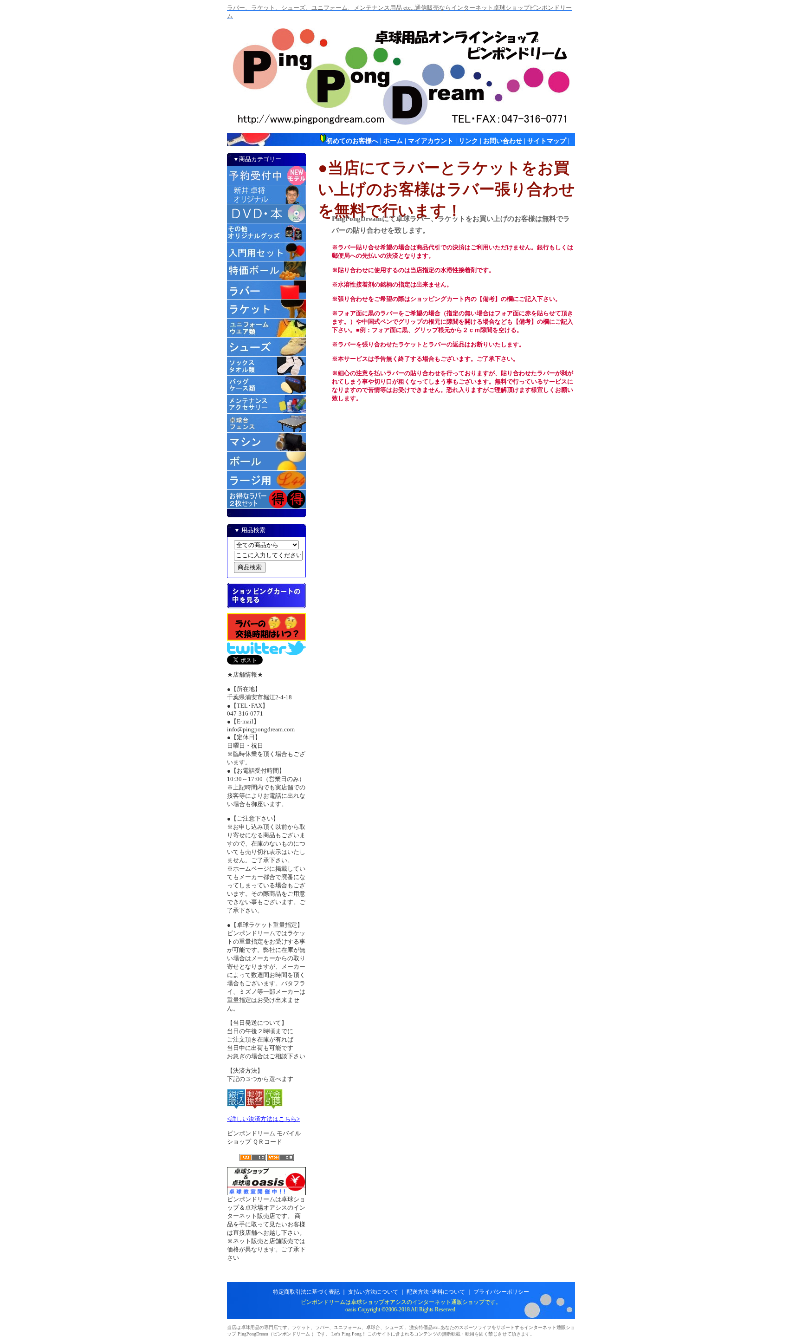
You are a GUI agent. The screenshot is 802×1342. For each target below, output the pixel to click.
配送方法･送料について (436, 1292)
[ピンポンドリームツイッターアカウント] (266, 653)
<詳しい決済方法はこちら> (263, 1118)
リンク (468, 140)
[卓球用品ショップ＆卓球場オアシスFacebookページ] (266, 1193)
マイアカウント (430, 140)
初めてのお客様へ (352, 140)
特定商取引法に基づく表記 (306, 1292)
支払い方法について (373, 1292)
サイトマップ (546, 140)
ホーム (393, 140)
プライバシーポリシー (501, 1292)
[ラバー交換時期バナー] (266, 638)
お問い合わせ (502, 140)
